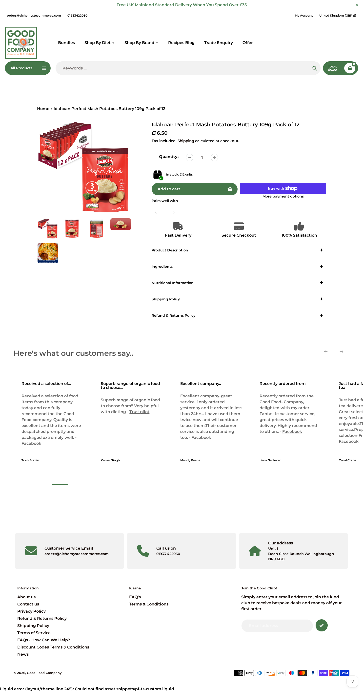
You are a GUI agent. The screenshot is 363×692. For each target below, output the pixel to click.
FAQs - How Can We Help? (43, 640)
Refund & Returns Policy (42, 618)
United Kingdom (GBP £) (337, 15)
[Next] (172, 212)
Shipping (186, 140)
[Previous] (157, 212)
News (23, 654)
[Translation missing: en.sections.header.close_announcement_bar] (356, 4)
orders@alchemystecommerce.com (34, 15)
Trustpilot (139, 411)
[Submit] (322, 625)
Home (43, 108)
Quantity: (169, 156)
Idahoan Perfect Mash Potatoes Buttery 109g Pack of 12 (109, 108)
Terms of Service (34, 632)
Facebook (31, 443)
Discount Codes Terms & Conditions (53, 647)
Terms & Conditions (148, 604)
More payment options (283, 196)
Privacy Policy (31, 611)
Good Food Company (44, 673)
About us (26, 597)
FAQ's (135, 597)
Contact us (28, 604)
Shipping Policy (33, 625)
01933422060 (77, 15)
